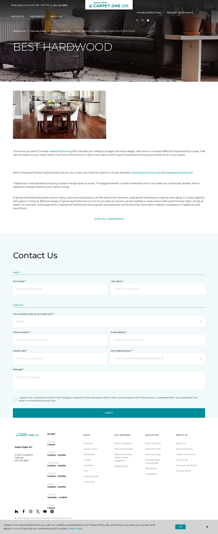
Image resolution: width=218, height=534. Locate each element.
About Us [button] (56, 16)
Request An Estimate (180, 12)
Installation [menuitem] (151, 474)
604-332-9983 (60, 5)
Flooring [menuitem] (87, 443)
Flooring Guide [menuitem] (153, 454)
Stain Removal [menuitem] (153, 443)
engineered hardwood (179, 172)
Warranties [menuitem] (151, 468)
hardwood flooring (60, 151)
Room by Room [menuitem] (184, 449)
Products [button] (17, 16)
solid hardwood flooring (145, 172)
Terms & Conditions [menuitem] (186, 465)
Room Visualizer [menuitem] (123, 443)
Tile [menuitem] (85, 471)
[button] (137, 20)
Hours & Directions (149, 12)
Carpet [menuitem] (87, 460)
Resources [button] (37, 16)
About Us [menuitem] (181, 443)
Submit (109, 412)
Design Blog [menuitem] (121, 466)
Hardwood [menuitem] (89, 454)
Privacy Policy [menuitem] (183, 471)
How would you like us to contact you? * (33, 314)
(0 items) (148, 20)
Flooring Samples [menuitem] (123, 449)
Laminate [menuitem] (88, 465)
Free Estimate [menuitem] (91, 476)
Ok (180, 526)
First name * (19, 281)
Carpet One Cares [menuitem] (185, 454)
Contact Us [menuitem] (182, 460)
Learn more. (75, 528)
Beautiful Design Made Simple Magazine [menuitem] (123, 457)
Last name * (117, 281)
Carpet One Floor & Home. (37, 518)
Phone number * (21, 332)
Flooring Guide (38, 31)
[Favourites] (142, 20)
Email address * (119, 332)
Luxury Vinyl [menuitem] (90, 449)
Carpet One (19, 31)
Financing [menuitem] (88, 482)
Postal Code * (20, 351)
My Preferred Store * (121, 351)
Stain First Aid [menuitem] (152, 449)
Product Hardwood (61, 31)
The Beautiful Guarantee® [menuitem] (152, 461)
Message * (18, 369)
